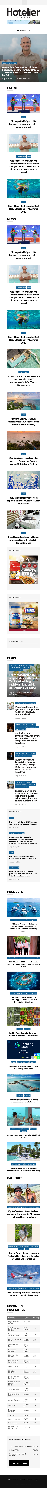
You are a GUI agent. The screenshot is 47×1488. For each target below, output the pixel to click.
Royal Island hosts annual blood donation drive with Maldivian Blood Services (23, 540)
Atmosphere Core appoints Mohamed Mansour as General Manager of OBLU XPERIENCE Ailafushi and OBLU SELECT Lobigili (21, 71)
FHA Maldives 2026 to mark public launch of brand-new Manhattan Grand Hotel (23, 964)
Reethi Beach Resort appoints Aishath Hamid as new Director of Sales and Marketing (23, 1256)
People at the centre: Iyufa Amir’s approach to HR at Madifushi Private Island (27, 711)
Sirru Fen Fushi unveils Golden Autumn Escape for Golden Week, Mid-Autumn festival (23, 461)
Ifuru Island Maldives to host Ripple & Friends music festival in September (23, 501)
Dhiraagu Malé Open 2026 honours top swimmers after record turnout (23, 124)
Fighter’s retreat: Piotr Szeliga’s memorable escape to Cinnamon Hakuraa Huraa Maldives (23, 1214)
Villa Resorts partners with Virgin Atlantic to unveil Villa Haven (23, 1294)
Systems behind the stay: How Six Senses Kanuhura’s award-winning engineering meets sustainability (26, 796)
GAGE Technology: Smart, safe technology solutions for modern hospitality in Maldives (23, 999)
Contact (22, 1480)
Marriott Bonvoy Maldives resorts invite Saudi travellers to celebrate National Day (23, 422)
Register (29, 1480)
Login (36, 1480)
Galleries (14, 1178)
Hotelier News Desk (23, 79)
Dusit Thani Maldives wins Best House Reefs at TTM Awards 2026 (23, 209)
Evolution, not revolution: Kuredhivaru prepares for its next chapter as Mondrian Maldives (27, 738)
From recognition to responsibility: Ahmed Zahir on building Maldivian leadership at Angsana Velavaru (23, 681)
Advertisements (13, 1480)
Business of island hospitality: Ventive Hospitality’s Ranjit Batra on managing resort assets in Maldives (25, 766)
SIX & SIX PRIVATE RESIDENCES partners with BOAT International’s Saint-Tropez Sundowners (23, 380)
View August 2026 (19, 1463)
